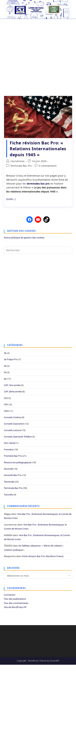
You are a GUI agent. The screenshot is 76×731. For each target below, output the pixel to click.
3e (5, 353)
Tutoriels (8, 494)
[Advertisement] (38, 55)
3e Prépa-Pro (10, 359)
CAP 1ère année (12, 385)
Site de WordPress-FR (15, 607)
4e (5, 365)
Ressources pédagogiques (17, 462)
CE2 (6, 398)
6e (5, 378)
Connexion (9, 594)
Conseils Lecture (12, 430)
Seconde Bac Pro (12, 475)
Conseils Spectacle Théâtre (18, 436)
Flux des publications (15, 598)
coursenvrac (17, 161)
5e (5, 372)
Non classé (9, 443)
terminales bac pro (38, 183)
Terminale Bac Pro (21, 165)
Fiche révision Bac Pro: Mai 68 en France (42, 556)
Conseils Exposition (14, 423)
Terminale (9, 481)
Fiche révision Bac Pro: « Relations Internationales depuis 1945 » (38, 148)
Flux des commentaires (16, 603)
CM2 (6, 411)
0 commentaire (48, 165)
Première (8, 449)
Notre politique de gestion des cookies (24, 237)
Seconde (8, 468)
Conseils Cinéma (12, 417)
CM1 (6, 404)
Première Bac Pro (13, 455)
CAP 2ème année (13, 391)
